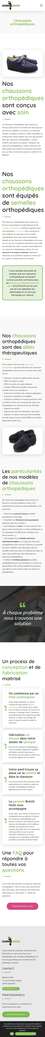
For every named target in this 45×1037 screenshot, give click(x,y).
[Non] (41, 1029)
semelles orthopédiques (11, 228)
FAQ (26, 893)
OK (12, 1034)
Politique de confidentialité (25, 1034)
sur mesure (19, 231)
